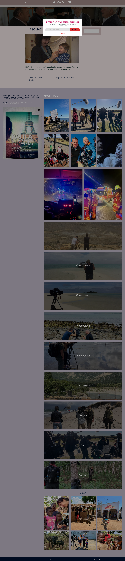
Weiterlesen (62, 33)
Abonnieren (75, 29)
